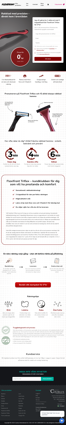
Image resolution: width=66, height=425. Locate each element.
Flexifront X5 (4, 408)
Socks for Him (22, 413)
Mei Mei (20, 401)
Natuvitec (21, 403)
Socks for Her (22, 411)
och (56, 48)
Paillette (21, 406)
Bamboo (3, 394)
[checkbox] (35, 49)
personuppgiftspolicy (44, 54)
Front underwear (5, 415)
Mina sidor (42, 4)
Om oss (27, 4)
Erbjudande (58, 4)
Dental (3, 398)
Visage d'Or (22, 415)
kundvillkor (52, 48)
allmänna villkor (40, 50)
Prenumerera (47, 379)
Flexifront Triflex (5, 413)
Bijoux (2, 396)
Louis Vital (21, 398)
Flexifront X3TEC (5, 411)
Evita (2, 406)
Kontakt (35, 4)
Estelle (3, 401)
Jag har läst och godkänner (43, 48)
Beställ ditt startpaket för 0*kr (33, 284)
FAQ (37, 395)
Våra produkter (18, 4)
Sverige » (62, 406)
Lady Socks (21, 396)
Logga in (38, 393)
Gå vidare (48, 59)
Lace (20, 394)
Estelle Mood (4, 403)
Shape (20, 408)
